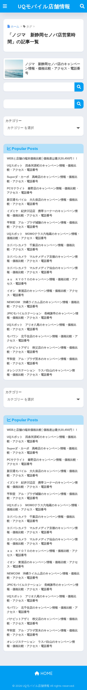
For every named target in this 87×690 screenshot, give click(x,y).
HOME (46, 673)
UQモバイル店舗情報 (44, 6)
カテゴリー (13, 120)
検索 (79, 87)
